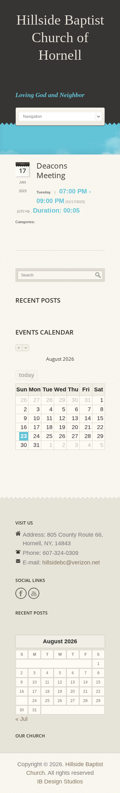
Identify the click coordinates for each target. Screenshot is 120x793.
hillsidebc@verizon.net (71, 562)
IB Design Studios (60, 781)
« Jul (21, 719)
